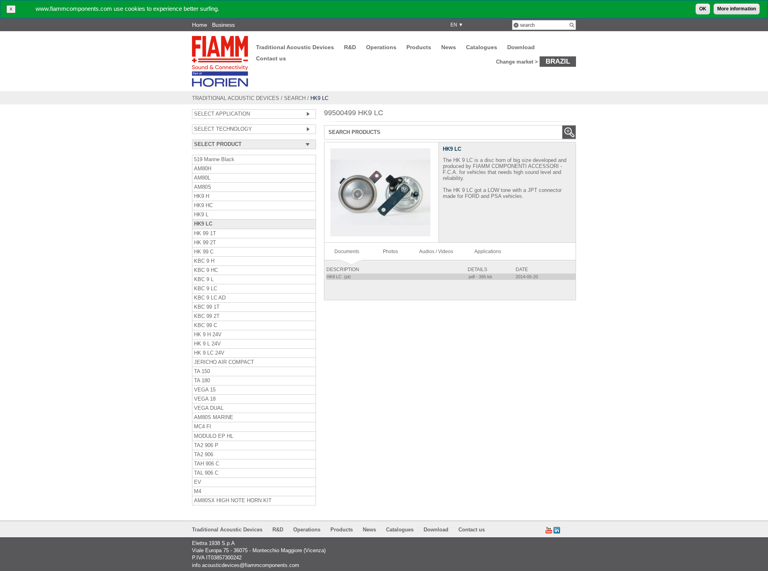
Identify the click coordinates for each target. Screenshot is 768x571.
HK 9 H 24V (208, 334)
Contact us (271, 58)
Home (199, 25)
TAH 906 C (206, 464)
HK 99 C (204, 252)
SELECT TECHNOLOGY (223, 129)
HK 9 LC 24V (209, 353)
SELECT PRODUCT (218, 144)
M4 (197, 491)
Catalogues (481, 47)
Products (418, 47)
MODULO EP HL (213, 436)
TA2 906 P (206, 445)
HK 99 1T (205, 233)
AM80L (202, 178)
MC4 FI (202, 426)
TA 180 (202, 380)
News (448, 47)
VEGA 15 (205, 390)
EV (197, 482)
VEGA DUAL (209, 408)
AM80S (202, 187)
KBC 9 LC (205, 288)
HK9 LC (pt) (339, 276)
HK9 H (201, 196)
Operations (381, 47)
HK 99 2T (205, 243)
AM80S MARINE (213, 417)
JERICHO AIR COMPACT (224, 362)
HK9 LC (203, 224)
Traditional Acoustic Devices (295, 47)
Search (295, 98)
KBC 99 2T (207, 316)
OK (702, 9)
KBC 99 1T (207, 307)
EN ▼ (455, 25)
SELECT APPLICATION (222, 114)
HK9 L (201, 215)
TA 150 (202, 371)
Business (223, 25)
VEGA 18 (205, 399)
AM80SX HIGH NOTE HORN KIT (233, 500)
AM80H (202, 169)
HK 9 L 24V (207, 344)
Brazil (558, 61)
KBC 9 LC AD (210, 298)
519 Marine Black (214, 159)
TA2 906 (203, 454)
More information (736, 9)
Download (521, 47)
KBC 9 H (204, 261)
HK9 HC (203, 205)
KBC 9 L (204, 279)
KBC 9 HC (206, 270)
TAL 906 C (206, 473)
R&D (350, 47)
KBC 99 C (205, 325)
